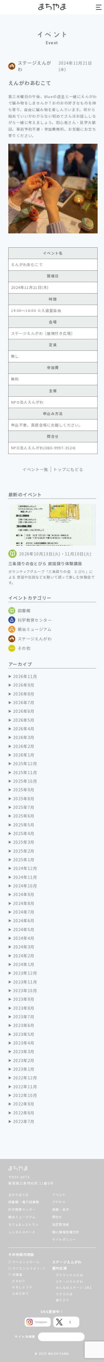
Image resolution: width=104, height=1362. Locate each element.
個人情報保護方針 (66, 1232)
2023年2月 (24, 1060)
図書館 (24, 610)
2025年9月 (24, 789)
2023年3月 (24, 1051)
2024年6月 (24, 920)
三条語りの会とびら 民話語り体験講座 (45, 563)
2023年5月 (24, 1034)
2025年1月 (24, 859)
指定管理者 (60, 1224)
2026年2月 (24, 746)
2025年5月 (24, 825)
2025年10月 (25, 781)
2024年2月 (24, 955)
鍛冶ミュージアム (35, 629)
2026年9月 (24, 685)
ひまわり (19, 1281)
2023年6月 (24, 1025)
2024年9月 (24, 894)
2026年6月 (24, 711)
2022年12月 (25, 1077)
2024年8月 (24, 903)
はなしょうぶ (22, 1287)
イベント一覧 (35, 469)
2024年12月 (25, 868)
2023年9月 (24, 999)
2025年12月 (25, 763)
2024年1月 (24, 964)
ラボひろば (64, 1294)
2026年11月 (25, 676)
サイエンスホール (26, 1262)
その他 (24, 648)
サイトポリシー (64, 1239)
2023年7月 (24, 1016)
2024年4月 (24, 938)
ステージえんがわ (35, 638)
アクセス (59, 1202)
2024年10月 (25, 886)
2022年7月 (24, 1121)
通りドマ (63, 1300)
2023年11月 (25, 982)
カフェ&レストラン (23, 1224)
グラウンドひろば (69, 1275)
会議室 (17, 1274)
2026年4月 (24, 728)
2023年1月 (24, 1069)
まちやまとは (18, 1194)
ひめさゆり (20, 1293)
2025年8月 (24, 798)
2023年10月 (25, 990)
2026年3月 (24, 737)
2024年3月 (24, 947)
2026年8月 (24, 694)
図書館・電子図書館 (23, 1202)
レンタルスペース (21, 1232)
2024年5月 (24, 929)
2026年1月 (24, 755)
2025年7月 (24, 807)
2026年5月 (24, 720)
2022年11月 (25, 1086)
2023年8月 (24, 1008)
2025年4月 (24, 833)
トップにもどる (68, 469)
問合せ (57, 1217)
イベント (59, 1194)
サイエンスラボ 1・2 (28, 1268)
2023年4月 (24, 1043)
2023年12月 (25, 973)
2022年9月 (24, 1104)
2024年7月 (24, 912)
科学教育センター (35, 620)
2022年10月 (25, 1095)
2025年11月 (25, 772)
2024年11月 (25, 877)
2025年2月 (24, 851)
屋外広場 (59, 1268)
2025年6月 (24, 816)
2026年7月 (24, 702)
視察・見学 (60, 1209)
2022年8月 (24, 1113)
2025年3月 (24, 842)
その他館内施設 (21, 1254)
